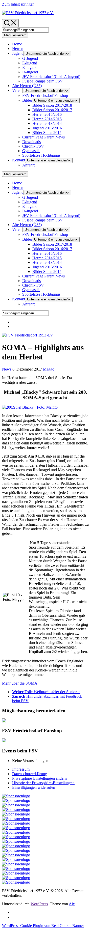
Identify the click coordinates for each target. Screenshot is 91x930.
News (43, 137)
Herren (17, 48)
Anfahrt (28, 165)
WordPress (39, 904)
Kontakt (18, 160)
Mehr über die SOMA (19, 683)
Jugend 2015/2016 (47, 128)
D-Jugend (30, 72)
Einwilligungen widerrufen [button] (33, 787)
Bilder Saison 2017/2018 (52, 105)
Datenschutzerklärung (29, 774)
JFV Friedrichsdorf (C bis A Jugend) (51, 76)
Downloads (31, 141)
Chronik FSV (33, 146)
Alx (72, 904)
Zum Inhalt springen (18, 4)
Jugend (18, 53)
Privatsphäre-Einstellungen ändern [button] (39, 778)
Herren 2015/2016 (47, 114)
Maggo (48, 369)
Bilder (27, 100)
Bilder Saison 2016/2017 (52, 110)
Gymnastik (31, 151)
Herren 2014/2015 (47, 119)
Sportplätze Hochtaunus (41, 155)
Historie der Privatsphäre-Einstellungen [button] (43, 783)
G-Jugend (30, 58)
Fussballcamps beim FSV (42, 81)
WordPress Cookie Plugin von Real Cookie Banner (43, 925)
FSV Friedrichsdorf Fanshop (45, 95)
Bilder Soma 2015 (46, 132)
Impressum (21, 769)
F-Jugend (29, 63)
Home (17, 44)
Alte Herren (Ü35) (27, 85)
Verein (17, 90)
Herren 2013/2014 (47, 123)
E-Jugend (29, 67)
